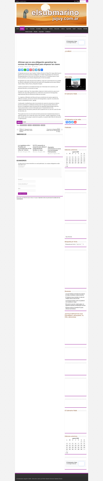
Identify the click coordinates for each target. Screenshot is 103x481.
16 (84, 159)
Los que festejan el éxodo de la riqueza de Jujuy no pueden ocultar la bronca (75, 294)
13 (75, 159)
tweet (24, 122)
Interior (51, 28)
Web (19, 188)
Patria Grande (28, 31)
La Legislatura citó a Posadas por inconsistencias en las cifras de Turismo (24, 148)
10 (67, 159)
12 (72, 159)
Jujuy (26, 28)
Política (22, 28)
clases (29, 125)
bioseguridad (23, 125)
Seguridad (68, 28)
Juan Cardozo (36, 125)
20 (75, 161)
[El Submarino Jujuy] (51, 14)
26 (72, 162)
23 (84, 161)
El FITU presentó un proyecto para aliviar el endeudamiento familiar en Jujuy (39, 148)
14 (78, 159)
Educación (56, 28)
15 (81, 159)
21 (78, 161)
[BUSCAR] (87, 1)
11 (69, 159)
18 (69, 161)
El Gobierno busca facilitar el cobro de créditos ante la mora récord (74, 298)
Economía (32, 28)
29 (81, 162)
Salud (74, 28)
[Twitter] (77, 1)
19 (72, 161)
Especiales (41, 31)
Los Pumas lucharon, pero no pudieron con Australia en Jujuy (75, 301)
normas (43, 125)
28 (78, 162)
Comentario (21, 166)
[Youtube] (78, 1)
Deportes (80, 28)
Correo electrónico (23, 184)
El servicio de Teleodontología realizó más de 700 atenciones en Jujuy (53, 130)
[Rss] (74, 1)
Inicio (17, 28)
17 (67, 161)
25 (69, 162)
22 (81, 161)
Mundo (35, 31)
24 (67, 162)
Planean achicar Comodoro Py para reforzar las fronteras (74, 308)
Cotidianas (47, 31)
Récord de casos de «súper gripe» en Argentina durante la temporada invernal (75, 305)
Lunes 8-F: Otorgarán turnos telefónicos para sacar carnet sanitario (25, 130)
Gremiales (38, 28)
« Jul (66, 166)
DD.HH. (85, 28)
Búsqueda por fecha (70, 244)
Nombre (20, 179)
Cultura (63, 28)
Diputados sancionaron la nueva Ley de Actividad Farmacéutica (54, 149)
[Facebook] (76, 1)
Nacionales (44, 28)
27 (75, 162)
